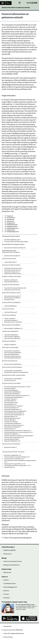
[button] (19, 6)
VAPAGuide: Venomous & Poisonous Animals (31, 3)
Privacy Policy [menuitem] (8, 637)
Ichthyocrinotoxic (12, 226)
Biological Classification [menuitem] (11, 565)
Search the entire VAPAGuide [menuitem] (13, 630)
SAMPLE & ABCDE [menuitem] (9, 550)
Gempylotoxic (11, 223)
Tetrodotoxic (10, 219)
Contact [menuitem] (6, 594)
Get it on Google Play (10, 618)
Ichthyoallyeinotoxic (13, 231)
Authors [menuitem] (6, 580)
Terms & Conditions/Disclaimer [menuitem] (14, 633)
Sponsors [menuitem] (7, 598)
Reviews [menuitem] (6, 590)
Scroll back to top (19, 3)
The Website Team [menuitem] (10, 583)
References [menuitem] (7, 572)
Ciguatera (23, 154)
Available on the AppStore (28, 618)
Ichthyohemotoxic (12, 224)
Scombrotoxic (11, 217)
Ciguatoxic (10, 216)
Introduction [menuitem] (8, 626)
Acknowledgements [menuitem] (10, 587)
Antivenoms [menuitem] (7, 554)
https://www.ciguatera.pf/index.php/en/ (18, 538)
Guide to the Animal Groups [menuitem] (13, 561)
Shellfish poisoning (10, 154)
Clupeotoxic (10, 221)
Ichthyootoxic (11, 230)
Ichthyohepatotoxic (12, 228)
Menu (8, 3)
